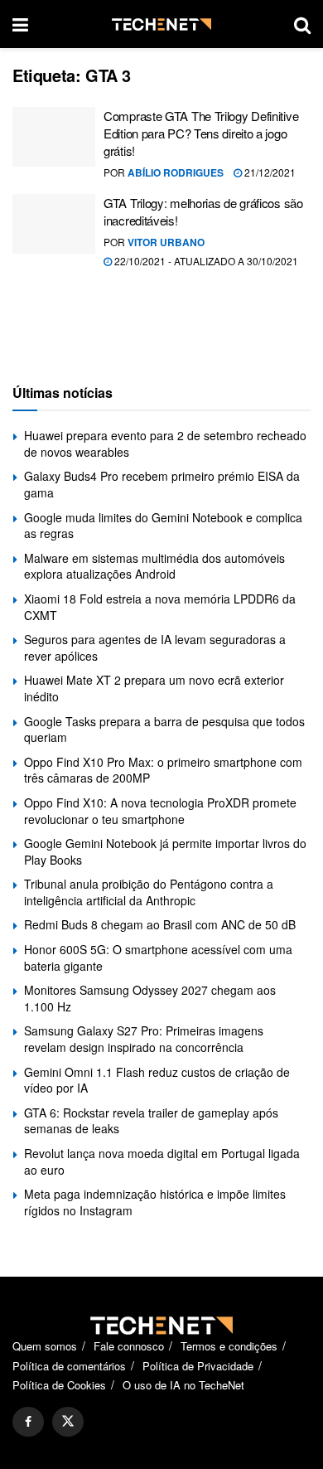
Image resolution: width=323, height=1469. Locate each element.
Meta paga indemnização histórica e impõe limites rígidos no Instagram (155, 1202)
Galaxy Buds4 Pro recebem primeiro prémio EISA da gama (162, 484)
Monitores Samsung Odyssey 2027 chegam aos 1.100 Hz (150, 998)
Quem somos (44, 1346)
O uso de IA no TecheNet (183, 1385)
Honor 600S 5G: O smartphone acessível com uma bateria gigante (158, 957)
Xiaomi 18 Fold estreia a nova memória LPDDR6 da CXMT (160, 606)
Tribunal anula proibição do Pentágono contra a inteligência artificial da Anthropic (148, 892)
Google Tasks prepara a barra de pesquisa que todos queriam (164, 729)
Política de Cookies (59, 1385)
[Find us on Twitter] (68, 1422)
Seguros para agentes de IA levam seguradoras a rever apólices (155, 647)
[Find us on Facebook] (28, 1422)
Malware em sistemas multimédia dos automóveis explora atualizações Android (154, 566)
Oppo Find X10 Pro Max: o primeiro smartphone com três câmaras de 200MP (163, 770)
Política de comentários (69, 1366)
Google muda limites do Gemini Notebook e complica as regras (163, 525)
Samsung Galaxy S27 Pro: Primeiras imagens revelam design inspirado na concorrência (143, 1038)
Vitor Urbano (166, 242)
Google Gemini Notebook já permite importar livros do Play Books (165, 851)
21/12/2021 (269, 172)
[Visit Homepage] (161, 24)
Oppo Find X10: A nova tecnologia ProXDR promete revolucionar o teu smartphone (160, 810)
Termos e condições (229, 1346)
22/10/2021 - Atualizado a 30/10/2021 (205, 261)
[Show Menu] (20, 24)
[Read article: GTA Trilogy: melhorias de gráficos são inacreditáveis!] (53, 224)
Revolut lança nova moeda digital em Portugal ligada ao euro (162, 1161)
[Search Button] (302, 24)
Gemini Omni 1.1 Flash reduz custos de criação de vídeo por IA (157, 1080)
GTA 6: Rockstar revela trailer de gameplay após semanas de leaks (151, 1120)
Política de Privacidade (197, 1366)
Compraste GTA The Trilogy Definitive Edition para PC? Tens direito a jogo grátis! (201, 133)
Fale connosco (129, 1346)
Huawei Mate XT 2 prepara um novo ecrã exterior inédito (154, 688)
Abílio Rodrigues (176, 172)
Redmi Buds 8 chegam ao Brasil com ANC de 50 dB (160, 924)
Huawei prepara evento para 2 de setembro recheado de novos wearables (165, 443)
